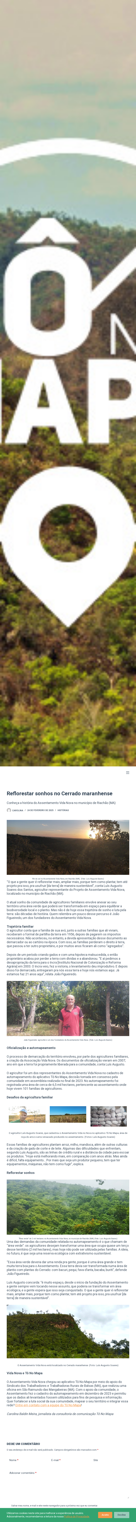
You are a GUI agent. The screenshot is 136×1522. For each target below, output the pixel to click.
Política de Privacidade (76, 1516)
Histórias (63, 810)
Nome (13, 1460)
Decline (122, 1514)
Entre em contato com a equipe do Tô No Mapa (48, 1405)
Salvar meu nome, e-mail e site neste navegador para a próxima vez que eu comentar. (54, 1505)
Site (96, 1460)
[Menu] (127, 772)
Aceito (105, 1514)
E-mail (56, 1460)
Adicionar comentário (22, 1473)
